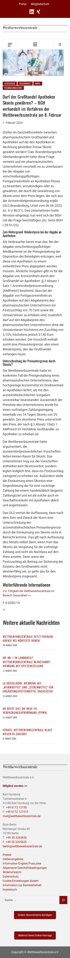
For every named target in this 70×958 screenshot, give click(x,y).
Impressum (10, 889)
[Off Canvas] (10, 44)
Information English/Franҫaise (22, 863)
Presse (7, 855)
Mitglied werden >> (15, 786)
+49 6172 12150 (16, 807)
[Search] (60, 44)
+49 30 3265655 (16, 842)
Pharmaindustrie (13, 87)
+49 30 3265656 (16, 837)
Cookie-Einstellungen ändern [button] (21, 881)
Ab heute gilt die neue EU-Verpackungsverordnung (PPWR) (25, 710)
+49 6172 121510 (17, 811)
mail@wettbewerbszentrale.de (22, 816)
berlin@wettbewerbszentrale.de (22, 846)
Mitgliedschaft (40, 4)
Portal (23, 4)
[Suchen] (63, 900)
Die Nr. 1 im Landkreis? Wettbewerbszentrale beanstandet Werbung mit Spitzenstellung (27, 662)
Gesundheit (25, 83)
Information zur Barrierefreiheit (22, 885)
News (37, 83)
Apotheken (9, 83)
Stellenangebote (13, 859)
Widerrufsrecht (12, 872)
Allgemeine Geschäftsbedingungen (25, 868)
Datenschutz (11, 876)
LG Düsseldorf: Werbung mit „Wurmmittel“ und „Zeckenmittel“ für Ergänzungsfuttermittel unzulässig (28, 687)
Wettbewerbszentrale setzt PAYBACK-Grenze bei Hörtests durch (28, 638)
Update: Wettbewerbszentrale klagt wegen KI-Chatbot (27, 732)
